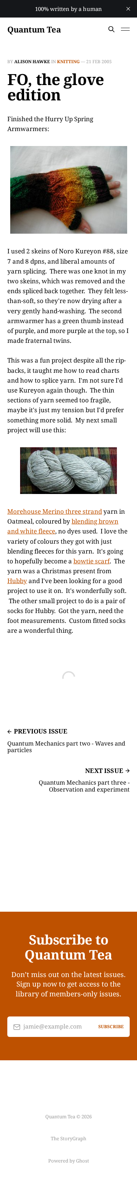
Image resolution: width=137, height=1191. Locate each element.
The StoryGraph (68, 1138)
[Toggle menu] (125, 29)
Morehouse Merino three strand (54, 511)
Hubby (17, 581)
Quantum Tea (34, 29)
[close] (128, 9)
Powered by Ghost (68, 1160)
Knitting (68, 61)
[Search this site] (111, 29)
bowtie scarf (91, 561)
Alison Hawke (32, 61)
